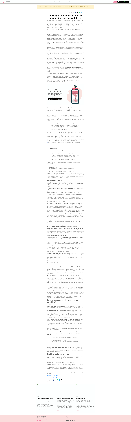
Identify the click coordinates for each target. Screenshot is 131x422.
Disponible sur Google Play (52, 377)
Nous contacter (69, 419)
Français (114, 1)
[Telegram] (81, 12)
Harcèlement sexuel (80, 398)
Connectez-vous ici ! (48, 7)
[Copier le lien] (83, 12)
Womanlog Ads (67, 1)
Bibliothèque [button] (55, 1)
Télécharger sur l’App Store (52, 375)
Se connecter (74, 1)
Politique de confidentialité (42, 416)
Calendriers (61, 1)
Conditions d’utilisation (41, 417)
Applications (49, 1)
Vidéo (67, 417)
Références (49, 381)
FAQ (67, 416)
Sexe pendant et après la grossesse (65, 398)
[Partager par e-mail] (73, 12)
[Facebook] (75, 12)
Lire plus (58, 410)
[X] (77, 12)
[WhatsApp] (79, 12)
